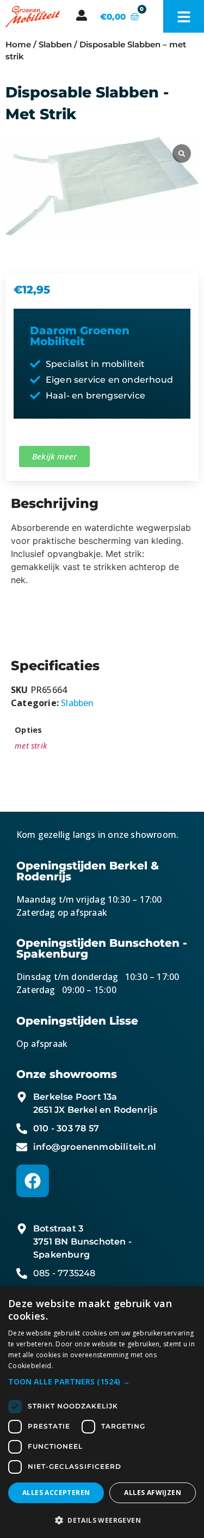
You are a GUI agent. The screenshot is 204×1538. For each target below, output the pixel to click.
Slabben (55, 45)
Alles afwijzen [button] (152, 1492)
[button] (102, 1381)
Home (18, 45)
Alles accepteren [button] (56, 1492)
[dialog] (102, 1412)
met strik (31, 745)
